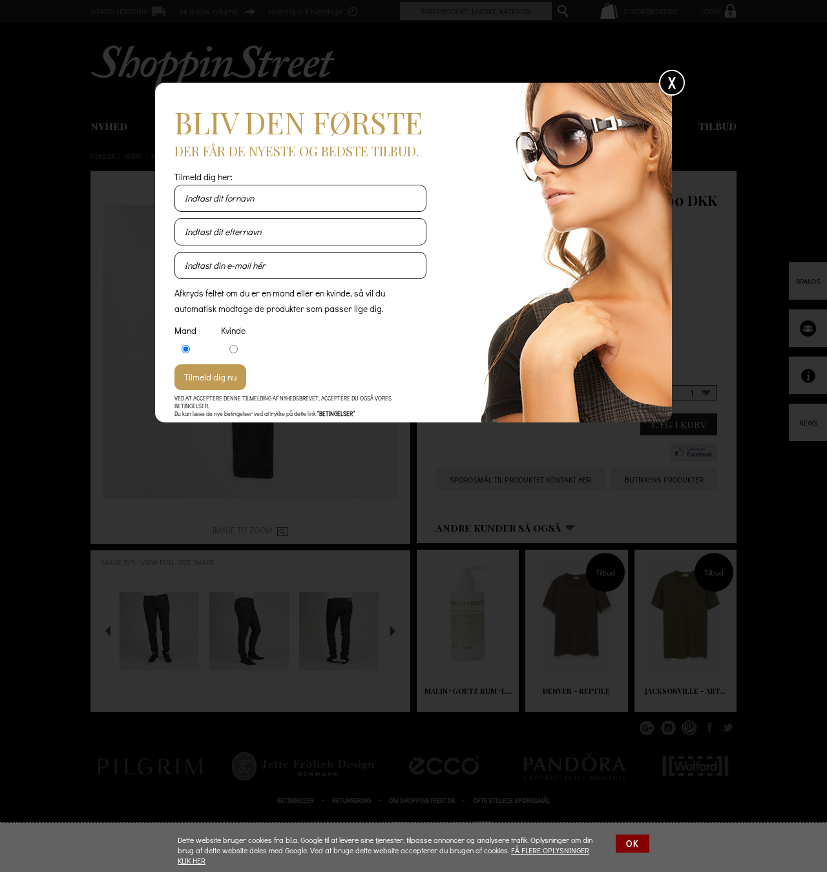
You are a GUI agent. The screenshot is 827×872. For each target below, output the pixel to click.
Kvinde (233, 330)
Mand (185, 330)
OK (632, 843)
